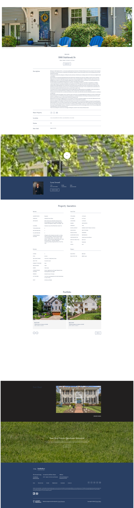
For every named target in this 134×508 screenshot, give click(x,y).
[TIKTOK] (97, 482)
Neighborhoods (54, 482)
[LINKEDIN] (94, 482)
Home (34, 482)
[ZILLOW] (100, 482)
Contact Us (70, 482)
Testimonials (63, 482)
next (8, 44)
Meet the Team (40, 482)
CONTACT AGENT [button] (55, 189)
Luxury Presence (61, 501)
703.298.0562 (63, 186)
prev (6, 44)
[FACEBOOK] (89, 482)
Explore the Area (97, 416)
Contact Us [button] (67, 446)
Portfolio (47, 482)
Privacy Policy (98, 501)
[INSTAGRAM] (91, 482)
